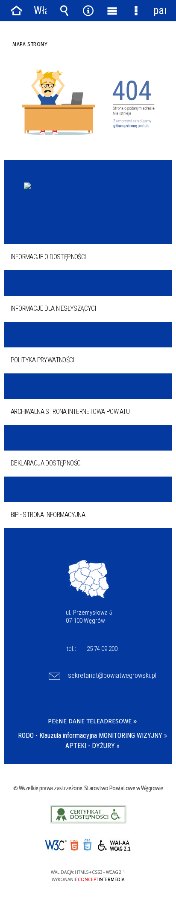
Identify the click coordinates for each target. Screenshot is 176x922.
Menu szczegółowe (135, 10)
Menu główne (112, 10)
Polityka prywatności (42, 360)
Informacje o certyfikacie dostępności (88, 814)
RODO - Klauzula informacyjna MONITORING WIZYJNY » (92, 735)
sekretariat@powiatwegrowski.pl (112, 675)
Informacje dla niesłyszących (54, 308)
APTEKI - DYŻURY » (92, 746)
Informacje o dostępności (48, 257)
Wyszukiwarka (64, 10)
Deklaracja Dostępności (46, 463)
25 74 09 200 (102, 649)
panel (159, 10)
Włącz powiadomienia (40, 10)
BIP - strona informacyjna (48, 515)
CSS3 (87, 846)
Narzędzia (88, 10)
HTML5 (74, 845)
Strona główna (16, 10)
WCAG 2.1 (114, 845)
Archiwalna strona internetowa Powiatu (70, 412)
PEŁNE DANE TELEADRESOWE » (92, 721)
